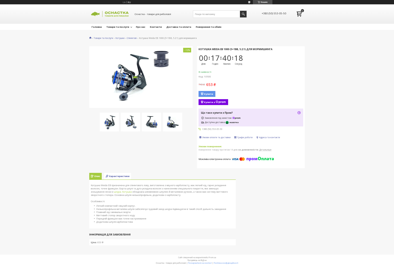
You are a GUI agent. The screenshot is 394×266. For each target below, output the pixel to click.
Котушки (120, 38)
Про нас (140, 26)
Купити (208, 93)
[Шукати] (243, 14)
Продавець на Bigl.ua (197, 260)
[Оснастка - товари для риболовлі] (110, 14)
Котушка (127, 191)
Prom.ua (212, 257)
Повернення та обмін (208, 26)
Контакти (156, 26)
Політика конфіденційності (226, 263)
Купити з (209, 102)
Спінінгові (132, 38)
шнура (117, 191)
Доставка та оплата (178, 26)
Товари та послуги (117, 26)
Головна (97, 26)
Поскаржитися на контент (200, 263)
